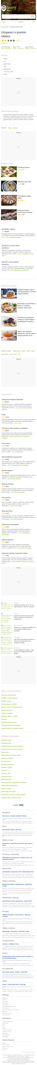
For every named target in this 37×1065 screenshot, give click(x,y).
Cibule (33, 351)
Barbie (3, 1024)
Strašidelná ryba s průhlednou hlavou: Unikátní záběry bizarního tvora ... (18, 976)
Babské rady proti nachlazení (24, 956)
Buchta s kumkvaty (7, 713)
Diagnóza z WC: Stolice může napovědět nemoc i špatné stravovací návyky (17, 961)
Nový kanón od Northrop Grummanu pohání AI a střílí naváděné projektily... (16, 893)
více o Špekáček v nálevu (13, 237)
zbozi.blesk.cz (5, 1004)
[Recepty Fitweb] (8, 8)
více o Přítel (17, 423)
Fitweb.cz (32, 2)
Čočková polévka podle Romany (11, 725)
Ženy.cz (16, 613)
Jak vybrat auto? (6, 1014)
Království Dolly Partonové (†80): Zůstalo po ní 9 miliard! (14, 849)
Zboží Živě (4, 999)
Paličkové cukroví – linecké (9, 716)
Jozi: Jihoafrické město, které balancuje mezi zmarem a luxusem (16, 933)
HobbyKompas (5, 1008)
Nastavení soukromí (29, 1061)
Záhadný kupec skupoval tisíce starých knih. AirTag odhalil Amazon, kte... (18, 905)
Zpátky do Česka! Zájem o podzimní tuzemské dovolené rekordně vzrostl (18, 935)
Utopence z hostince (7, 758)
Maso (3, 22)
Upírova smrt (5, 752)
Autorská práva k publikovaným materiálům (18, 1058)
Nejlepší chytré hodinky (8, 884)
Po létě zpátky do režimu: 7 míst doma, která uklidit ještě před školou (24, 651)
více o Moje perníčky (17, 519)
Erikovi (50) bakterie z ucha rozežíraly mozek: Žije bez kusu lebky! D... (17, 822)
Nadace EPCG (28, 901)
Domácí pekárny (19, 914)
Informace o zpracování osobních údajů (11, 1061)
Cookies (22, 1061)
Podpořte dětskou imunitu (9, 956)
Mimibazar (17, 648)
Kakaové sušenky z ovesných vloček (12, 728)
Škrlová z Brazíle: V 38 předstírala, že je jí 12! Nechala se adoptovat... (17, 821)
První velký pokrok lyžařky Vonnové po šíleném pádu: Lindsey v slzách (17, 832)
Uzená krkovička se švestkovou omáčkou (13, 782)
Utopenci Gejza (5, 761)
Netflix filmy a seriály (24, 931)
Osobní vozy (5, 1001)
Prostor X (4, 984)
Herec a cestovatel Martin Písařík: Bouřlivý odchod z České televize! (17, 847)
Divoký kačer (14, 931)
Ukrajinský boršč (6, 740)
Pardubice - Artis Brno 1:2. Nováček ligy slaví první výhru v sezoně (17, 991)
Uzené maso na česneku (8, 791)
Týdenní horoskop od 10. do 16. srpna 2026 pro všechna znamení (24, 606)
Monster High (5, 1023)
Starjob (3, 1043)
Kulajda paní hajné (6, 710)
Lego (3, 1026)
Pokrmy (20, 22)
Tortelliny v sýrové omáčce (9, 698)
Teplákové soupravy (6, 1031)
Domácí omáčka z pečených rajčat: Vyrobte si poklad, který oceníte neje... (17, 924)
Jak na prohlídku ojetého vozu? (9, 1006)
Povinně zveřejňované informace (18, 1063)
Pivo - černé (13, 354)
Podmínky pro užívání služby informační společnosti (18, 1059)
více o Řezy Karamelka (18, 492)
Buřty (23, 351)
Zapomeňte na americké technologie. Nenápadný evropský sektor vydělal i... (18, 907)
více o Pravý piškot (16, 505)
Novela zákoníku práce (18, 901)
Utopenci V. (4, 770)
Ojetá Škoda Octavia (6, 1013)
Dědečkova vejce (6, 701)
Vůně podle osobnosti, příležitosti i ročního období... (13, 863)
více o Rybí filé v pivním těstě (20, 270)
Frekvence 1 (5, 1048)
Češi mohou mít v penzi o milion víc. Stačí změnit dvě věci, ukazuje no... (18, 903)
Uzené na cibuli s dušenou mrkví (11, 797)
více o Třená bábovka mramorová (18, 465)
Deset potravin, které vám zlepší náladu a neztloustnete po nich (16, 963)
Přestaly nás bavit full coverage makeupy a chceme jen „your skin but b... (18, 949)
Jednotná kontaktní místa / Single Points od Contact (23, 1062)
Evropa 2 (4, 1049)
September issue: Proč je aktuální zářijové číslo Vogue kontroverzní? (17, 948)
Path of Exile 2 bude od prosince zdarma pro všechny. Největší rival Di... (18, 977)
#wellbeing (11, 944)
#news (17, 944)
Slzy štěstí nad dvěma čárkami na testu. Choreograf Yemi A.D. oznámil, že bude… (24, 641)
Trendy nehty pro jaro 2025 (17, 843)
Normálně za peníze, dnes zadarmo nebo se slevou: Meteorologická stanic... (17, 891)
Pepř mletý (5, 354)
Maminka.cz (17, 637)
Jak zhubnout (5, 843)
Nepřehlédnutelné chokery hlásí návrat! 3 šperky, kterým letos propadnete (24, 617)
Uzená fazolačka (6, 779)
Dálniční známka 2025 (27, 871)
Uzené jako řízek (6, 788)
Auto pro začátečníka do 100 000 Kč (10, 1009)
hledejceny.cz (5, 998)
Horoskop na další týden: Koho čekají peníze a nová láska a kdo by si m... (18, 865)
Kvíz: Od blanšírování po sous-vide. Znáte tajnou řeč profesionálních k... (18, 921)
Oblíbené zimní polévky (8, 914)
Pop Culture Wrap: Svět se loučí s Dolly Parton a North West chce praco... (18, 946)
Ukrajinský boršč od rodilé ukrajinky (12, 746)
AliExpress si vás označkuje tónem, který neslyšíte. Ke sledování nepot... (18, 888)
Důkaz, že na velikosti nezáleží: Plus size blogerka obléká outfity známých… (25, 629)
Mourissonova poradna (8, 972)
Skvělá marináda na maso (9, 722)
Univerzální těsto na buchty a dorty (12, 749)
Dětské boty (5, 1033)
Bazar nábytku (5, 1036)
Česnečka (4, 719)
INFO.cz (25, 816)
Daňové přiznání (6, 901)
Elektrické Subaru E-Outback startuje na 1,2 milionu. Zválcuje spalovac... (18, 875)
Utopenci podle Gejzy (7, 764)
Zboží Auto (4, 1011)
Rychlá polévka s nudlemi (9, 704)
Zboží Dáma (5, 1003)
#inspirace (5, 944)
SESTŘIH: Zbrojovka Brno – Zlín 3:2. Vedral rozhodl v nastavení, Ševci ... (18, 989)
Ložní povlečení (5, 1034)
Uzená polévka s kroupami (9, 785)
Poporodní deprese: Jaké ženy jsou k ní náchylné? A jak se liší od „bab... (18, 965)
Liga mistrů (18, 829)
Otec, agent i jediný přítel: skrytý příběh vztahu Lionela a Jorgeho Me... (17, 833)
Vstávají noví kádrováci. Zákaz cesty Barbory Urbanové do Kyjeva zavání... (17, 819)
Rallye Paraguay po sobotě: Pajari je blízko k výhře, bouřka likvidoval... (17, 874)
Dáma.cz (16, 603)
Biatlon (13, 829)
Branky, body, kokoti (13, 984)
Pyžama (4, 1028)
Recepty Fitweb (5, 27)
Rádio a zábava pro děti (7, 1046)
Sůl (19, 354)
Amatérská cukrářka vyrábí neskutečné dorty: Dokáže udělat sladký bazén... (17, 919)
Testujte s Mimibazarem (7, 1021)
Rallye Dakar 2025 (16, 871)
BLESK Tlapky (6, 931)
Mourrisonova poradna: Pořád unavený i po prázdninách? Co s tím (16, 974)
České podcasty (6, 1044)
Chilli (28, 351)
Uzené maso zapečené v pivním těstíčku (13, 794)
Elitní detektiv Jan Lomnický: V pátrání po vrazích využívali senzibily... (17, 850)
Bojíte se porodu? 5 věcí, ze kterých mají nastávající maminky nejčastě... (18, 861)
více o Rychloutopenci (14, 478)
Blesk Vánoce (6, 816)
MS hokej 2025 (6, 829)
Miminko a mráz (25, 857)
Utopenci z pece (6, 773)
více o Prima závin (17, 451)
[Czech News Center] (21, 805)
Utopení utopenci (6, 776)
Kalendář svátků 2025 (16, 816)
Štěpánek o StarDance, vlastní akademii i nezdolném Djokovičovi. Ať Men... (17, 836)
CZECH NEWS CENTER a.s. (17, 1054)
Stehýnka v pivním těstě (8, 695)
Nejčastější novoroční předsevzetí (11, 857)
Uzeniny (15, 128)
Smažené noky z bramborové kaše (11, 707)
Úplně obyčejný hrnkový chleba (10, 755)
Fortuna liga (23, 984)
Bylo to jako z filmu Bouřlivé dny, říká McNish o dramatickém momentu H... (18, 877)
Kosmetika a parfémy (7, 1029)
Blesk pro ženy (18, 625)
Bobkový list (17, 351)
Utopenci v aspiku (6, 767)
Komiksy (17, 972)
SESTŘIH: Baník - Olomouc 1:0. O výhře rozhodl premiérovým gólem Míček (17, 987)
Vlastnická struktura (6, 1062)
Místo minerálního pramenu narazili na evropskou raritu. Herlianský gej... (18, 937)
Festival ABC (24, 972)
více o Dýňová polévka (25, 548)
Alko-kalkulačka (6, 871)
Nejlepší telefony (19, 884)
